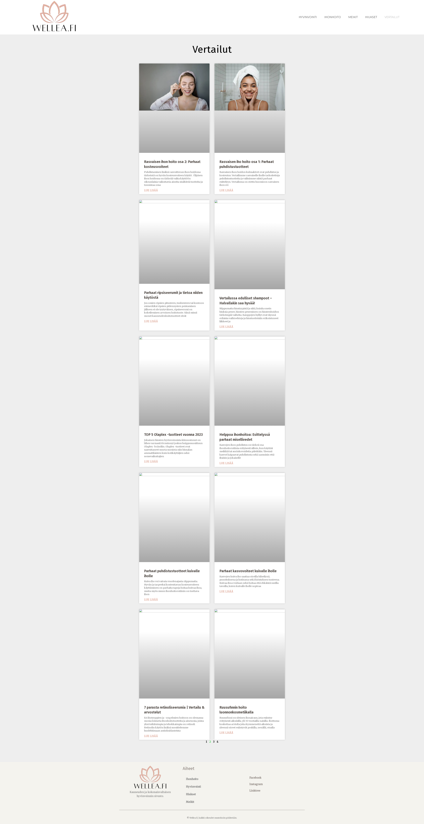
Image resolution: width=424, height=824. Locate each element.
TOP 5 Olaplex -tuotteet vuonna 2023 (173, 434)
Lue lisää (151, 190)
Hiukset (371, 17)
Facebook (255, 777)
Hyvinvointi (308, 17)
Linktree (254, 790)
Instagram (256, 784)
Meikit (353, 17)
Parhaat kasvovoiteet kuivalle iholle (248, 571)
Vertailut (392, 17)
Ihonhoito (332, 17)
